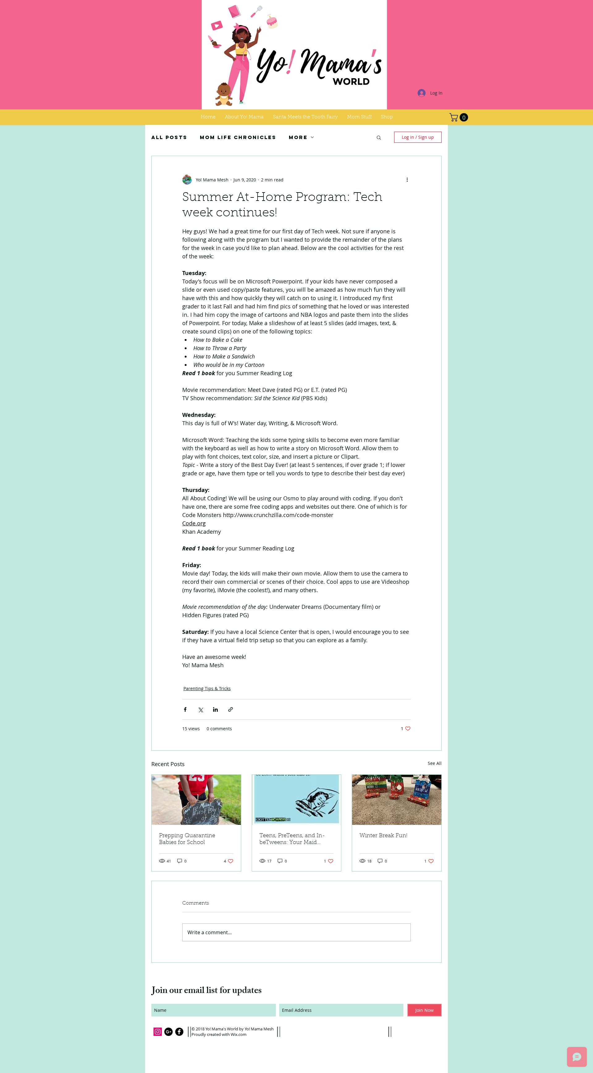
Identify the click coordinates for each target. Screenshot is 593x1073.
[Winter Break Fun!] (396, 800)
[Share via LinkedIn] (215, 709)
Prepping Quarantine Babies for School (187, 839)
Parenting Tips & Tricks (207, 688)
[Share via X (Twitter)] (200, 709)
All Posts (169, 137)
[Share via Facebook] (185, 709)
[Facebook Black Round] (179, 1032)
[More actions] (407, 179)
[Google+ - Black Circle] (168, 1032)
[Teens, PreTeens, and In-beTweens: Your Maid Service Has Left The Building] (296, 800)
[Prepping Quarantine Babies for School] (196, 800)
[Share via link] (230, 709)
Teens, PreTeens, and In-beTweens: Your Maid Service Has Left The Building (292, 839)
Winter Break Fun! (383, 836)
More (298, 137)
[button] (359, 117)
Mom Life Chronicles (238, 137)
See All (435, 763)
